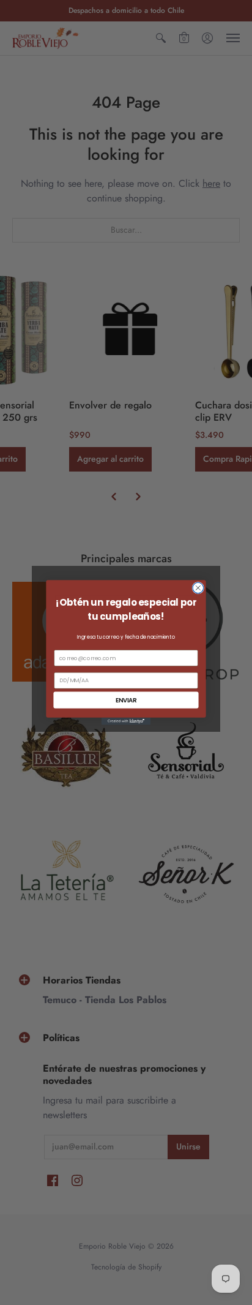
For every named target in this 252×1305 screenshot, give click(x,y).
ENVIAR (126, 700)
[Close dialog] (198, 587)
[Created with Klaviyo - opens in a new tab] (126, 721)
